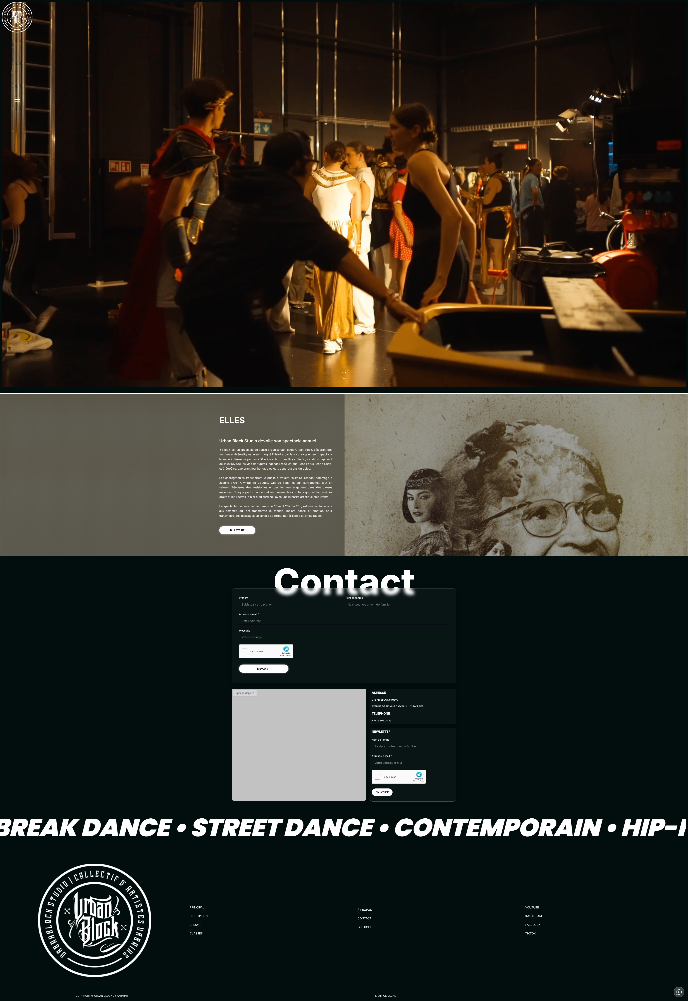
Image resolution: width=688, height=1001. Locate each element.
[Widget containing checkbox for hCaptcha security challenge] (266, 651)
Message (244, 630)
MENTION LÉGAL (385, 995)
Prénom (243, 597)
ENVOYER (263, 668)
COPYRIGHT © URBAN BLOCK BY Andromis (102, 995)
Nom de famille (354, 597)
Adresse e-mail (248, 614)
